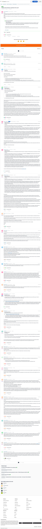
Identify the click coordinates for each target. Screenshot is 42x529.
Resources (4, 510)
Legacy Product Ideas (4, 470)
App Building (5, 505)
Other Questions (15, 4)
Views (5, 32)
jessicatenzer (5, 490)
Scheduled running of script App (5, 474)
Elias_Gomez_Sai (6, 293)
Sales (15, 507)
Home (1, 4)
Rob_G (4, 213)
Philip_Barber (5, 230)
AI (3, 507)
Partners (4, 512)
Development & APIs (4, 475)
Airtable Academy (29, 500)
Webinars (27, 509)
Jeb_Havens (5, 432)
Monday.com (38, 443)
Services (4, 514)
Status (15, 517)
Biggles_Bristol (6, 346)
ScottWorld (4, 487)
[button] (0, 1)
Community (4, 4)
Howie (4, 63)
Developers (4, 515)
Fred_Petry (5, 271)
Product (16, 500)
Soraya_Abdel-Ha (6, 420)
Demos (27, 505)
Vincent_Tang (5, 53)
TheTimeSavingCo (5, 485)
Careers (15, 514)
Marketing (16, 502)
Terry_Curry (5, 396)
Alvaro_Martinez (6, 11)
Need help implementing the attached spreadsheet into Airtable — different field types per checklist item (14, 472)
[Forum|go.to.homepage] (5, 1)
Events (27, 502)
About (15, 512)
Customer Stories (28, 507)
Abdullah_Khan (6, 367)
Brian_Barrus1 (5, 284)
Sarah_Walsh (5, 451)
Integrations (5, 502)
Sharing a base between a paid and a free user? (11, 301)
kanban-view (8, 32)
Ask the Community (9, 4)
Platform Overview (6, 500)
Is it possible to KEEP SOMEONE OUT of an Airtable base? (8, 467)
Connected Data (5, 509)
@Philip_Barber (10, 252)
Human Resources (17, 505)
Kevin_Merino (5, 379)
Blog (15, 515)
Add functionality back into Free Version (6, 469)
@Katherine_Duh (24, 168)
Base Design (3, 473)
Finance (16, 509)
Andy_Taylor (5, 442)
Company (15, 510)
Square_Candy (5, 263)
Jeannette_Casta (6, 149)
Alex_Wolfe (4, 492)
